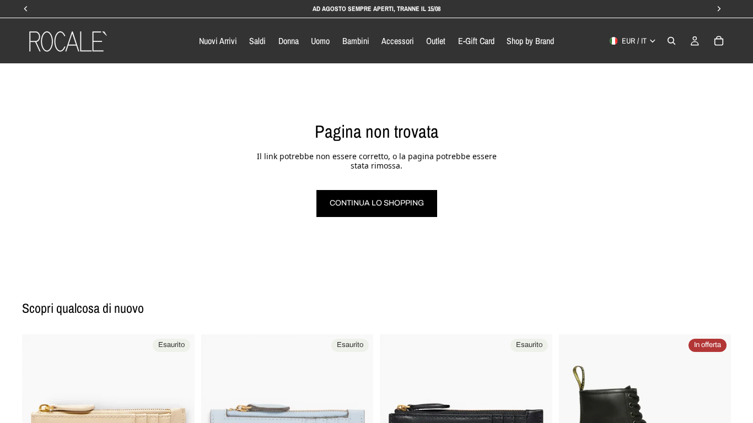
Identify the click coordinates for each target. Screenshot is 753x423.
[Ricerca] (671, 41)
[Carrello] (719, 41)
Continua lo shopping (377, 203)
